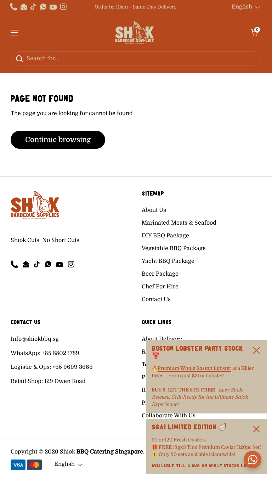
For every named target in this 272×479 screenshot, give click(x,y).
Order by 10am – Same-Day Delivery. (136, 7)
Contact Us (156, 299)
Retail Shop (26, 381)
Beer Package (160, 274)
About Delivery (162, 339)
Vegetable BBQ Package (174, 248)
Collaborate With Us (169, 415)
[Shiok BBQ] (134, 32)
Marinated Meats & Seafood (179, 223)
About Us (154, 210)
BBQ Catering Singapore (109, 452)
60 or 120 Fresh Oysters (179, 440)
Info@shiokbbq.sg (35, 339)
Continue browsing (58, 140)
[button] (254, 33)
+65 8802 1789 (60, 353)
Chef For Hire (160, 286)
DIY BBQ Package (165, 235)
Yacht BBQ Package (168, 261)
